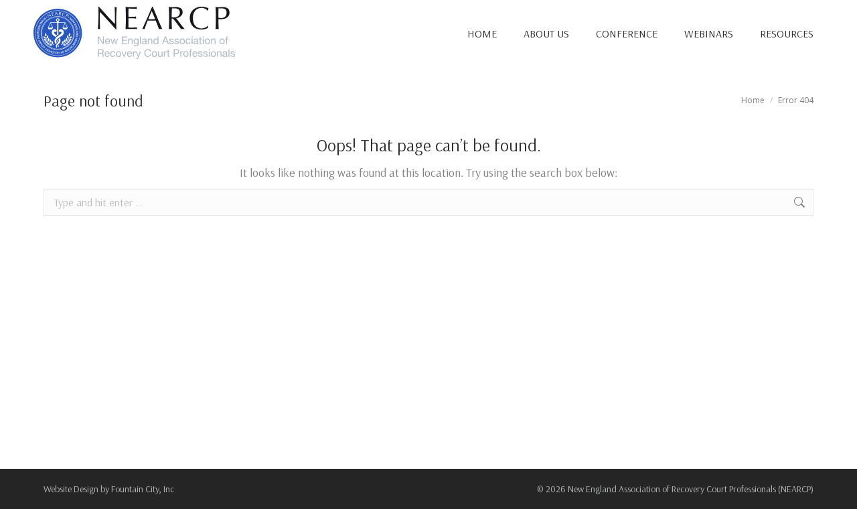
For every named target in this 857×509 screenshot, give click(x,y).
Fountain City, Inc (142, 489)
